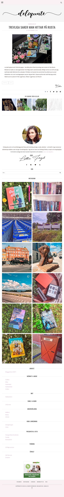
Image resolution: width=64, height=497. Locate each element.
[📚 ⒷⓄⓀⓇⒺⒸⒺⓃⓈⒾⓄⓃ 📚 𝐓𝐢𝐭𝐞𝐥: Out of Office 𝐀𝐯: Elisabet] (17, 197)
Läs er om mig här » (48, 152)
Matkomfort (8, 397)
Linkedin (33, 482)
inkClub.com (8, 455)
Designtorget (9, 424)
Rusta (11, 82)
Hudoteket (8, 384)
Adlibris (7, 412)
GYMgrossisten (9, 447)
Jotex (6, 427)
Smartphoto (8, 439)
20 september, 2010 (32, 30)
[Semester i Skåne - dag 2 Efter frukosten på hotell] (47, 257)
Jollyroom (8, 404)
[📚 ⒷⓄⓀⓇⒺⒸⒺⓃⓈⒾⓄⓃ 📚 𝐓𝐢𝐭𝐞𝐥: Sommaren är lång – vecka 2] (17, 318)
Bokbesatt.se (40, 482)
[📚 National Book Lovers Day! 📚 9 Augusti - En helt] (47, 197)
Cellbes (7, 379)
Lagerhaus (5, 82)
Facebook (19, 482)
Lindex (7, 389)
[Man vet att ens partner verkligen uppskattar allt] (47, 288)
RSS (46, 482)
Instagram (26, 482)
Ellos (6, 382)
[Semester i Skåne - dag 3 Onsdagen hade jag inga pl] (17, 257)
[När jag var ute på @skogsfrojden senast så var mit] (47, 348)
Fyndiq (7, 437)
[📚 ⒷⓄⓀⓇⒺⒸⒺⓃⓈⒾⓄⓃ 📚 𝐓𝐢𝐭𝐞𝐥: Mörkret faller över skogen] (47, 318)
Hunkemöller (8, 386)
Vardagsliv (32, 24)
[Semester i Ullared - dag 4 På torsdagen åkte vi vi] (47, 227)
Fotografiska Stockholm (11, 435)
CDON (7, 417)
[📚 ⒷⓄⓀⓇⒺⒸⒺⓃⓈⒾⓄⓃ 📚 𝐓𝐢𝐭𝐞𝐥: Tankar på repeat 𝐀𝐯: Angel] (17, 348)
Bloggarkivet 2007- (10, 372)
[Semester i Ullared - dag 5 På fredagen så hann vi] (17, 227)
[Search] (60, 173)
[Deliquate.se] (32, 13)
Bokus (7, 414)
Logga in (46, 486)
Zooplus (7, 457)
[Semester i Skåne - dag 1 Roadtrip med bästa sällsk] (17, 288)
